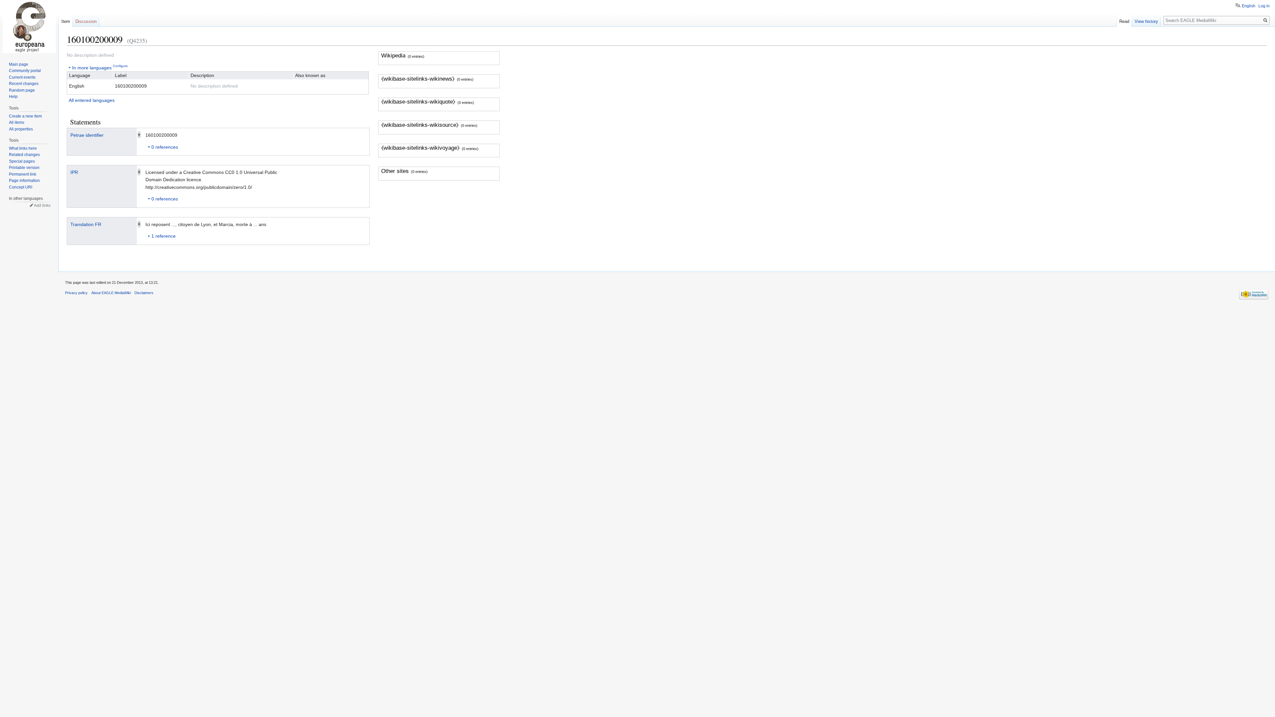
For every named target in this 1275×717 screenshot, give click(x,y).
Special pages (22, 161)
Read (1124, 21)
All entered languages (92, 100)
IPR (74, 172)
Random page (22, 90)
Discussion (86, 21)
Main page (18, 64)
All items (16, 122)
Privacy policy (76, 293)
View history (1146, 21)
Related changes (24, 154)
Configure (120, 66)
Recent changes (24, 83)
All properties (21, 129)
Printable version (24, 167)
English (1248, 6)
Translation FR (85, 224)
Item (65, 21)
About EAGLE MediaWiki (111, 293)
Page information (24, 180)
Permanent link (22, 174)
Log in (1264, 6)
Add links (42, 205)
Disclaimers (143, 293)
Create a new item (25, 116)
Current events (22, 77)
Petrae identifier (87, 135)
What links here (23, 148)
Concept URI (20, 187)
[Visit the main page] (29, 26)
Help (13, 96)
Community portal (25, 70)
